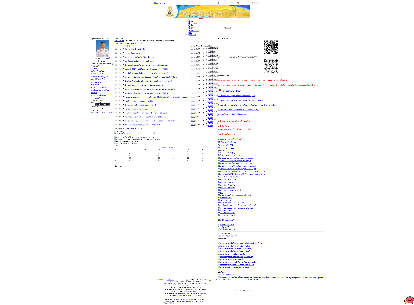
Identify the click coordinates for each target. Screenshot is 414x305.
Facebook (191, 289)
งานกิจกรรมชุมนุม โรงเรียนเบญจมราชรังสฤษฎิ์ (238, 169)
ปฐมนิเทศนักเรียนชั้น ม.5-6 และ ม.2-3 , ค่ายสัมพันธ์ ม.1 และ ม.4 (148, 81)
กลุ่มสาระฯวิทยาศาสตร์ (229, 177)
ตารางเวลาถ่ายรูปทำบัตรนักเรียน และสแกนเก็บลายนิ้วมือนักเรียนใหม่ (151, 89)
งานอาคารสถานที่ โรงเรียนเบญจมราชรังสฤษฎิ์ (238, 166)
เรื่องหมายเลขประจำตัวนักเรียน (136, 109)
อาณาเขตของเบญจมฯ (99, 76)
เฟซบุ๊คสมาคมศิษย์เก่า (228, 236)
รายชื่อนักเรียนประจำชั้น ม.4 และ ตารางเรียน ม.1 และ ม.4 (146, 73)
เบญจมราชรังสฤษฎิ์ (227, 153)
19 (136, 43)
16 (131, 43)
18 (135, 43)
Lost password (160, 3)
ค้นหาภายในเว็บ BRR (229, 142)
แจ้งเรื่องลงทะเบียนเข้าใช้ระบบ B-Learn (139, 61)
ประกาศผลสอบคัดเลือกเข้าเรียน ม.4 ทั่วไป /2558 (142, 125)
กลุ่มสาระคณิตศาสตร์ (228, 179)
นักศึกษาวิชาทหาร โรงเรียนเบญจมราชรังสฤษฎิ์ (238, 205)
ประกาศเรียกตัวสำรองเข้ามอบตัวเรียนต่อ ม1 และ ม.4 (144, 85)
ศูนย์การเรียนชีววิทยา (228, 275)
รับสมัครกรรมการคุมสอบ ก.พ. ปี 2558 (139, 101)
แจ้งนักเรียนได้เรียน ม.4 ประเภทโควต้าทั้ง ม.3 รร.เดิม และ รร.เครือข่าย (151, 121)
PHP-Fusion (176, 299)
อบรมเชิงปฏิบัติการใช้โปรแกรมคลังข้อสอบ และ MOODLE (147, 69)
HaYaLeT (170, 280)
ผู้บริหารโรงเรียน (97, 71)
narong (193, 49)
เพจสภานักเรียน (226, 198)
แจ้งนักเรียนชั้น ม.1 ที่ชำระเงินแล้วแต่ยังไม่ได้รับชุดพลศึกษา (147, 93)
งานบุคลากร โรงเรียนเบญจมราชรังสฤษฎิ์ (235, 161)
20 (138, 43)
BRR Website (119, 41)
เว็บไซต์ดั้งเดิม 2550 (227, 229)
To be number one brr (227, 200)
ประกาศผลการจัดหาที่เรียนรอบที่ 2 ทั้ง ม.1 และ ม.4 (143, 105)
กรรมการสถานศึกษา (99, 87)
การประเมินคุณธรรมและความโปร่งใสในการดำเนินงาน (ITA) (243, 171)
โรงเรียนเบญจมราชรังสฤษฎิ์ (231, 155)
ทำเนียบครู (95, 85)
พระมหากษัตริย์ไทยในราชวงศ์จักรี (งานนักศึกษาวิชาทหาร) (242, 174)
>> (172, 147)
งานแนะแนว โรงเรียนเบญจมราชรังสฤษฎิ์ (235, 195)
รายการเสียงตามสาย (132, 53)
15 (129, 43)
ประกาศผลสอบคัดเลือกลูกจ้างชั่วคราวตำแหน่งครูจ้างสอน (146, 65)
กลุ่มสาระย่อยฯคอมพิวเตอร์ (230, 190)
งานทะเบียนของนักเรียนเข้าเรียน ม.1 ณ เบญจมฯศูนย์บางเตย (147, 113)
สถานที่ (94, 93)
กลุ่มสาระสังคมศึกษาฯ (228, 185)
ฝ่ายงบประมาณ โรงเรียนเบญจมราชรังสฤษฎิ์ (237, 158)
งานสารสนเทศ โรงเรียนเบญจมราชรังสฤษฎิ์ (236, 163)
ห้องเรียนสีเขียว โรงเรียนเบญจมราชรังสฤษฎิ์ (236, 208)
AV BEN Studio (225, 210)
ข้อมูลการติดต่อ (97, 98)
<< (161, 147)
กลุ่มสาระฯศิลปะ (226, 182)
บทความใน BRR (227, 145)
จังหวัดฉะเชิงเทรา (227, 225)
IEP (221, 193)
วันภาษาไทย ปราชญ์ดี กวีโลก (136, 49)
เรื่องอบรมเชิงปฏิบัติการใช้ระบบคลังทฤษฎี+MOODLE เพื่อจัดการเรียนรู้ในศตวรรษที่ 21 (157, 97)
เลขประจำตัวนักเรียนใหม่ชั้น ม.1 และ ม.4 (140, 57)
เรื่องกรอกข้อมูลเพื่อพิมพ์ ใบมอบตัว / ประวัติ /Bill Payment (146, 117)
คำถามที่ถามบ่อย (227, 148)
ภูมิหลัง (94, 68)
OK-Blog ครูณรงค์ (227, 220)
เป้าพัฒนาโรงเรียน (98, 74)
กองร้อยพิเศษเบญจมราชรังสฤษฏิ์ (232, 202)
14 (128, 43)
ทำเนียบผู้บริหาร (97, 82)
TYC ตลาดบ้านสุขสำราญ (229, 215)
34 (141, 43)
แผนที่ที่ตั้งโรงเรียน (98, 79)
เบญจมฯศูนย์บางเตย (98, 95)
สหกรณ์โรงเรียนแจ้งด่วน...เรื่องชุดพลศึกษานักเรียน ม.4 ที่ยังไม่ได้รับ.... (151, 77)
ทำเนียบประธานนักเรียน (100, 90)
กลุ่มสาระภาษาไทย (227, 188)
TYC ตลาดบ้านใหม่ (227, 213)
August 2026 (166, 147)
